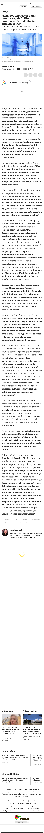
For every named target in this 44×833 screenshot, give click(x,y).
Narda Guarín (8, 66)
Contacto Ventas (21, 801)
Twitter (30, 75)
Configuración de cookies (11, 811)
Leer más (32, 537)
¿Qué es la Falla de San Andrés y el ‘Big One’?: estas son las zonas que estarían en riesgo (15, 757)
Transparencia (26, 811)
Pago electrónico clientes (16, 803)
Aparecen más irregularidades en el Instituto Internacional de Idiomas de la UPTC (32, 730)
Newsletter (33, 801)
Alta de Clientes (31, 803)
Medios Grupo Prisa (22, 822)
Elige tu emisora (36, 6)
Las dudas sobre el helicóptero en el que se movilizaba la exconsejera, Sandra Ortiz (10, 731)
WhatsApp (40, 75)
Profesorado (36, 520)
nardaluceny (18, 67)
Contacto (11, 801)
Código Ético (37, 811)
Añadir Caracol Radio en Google (18, 83)
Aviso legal (30, 806)
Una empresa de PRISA (22, 817)
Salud (25, 520)
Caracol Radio (10, 5)
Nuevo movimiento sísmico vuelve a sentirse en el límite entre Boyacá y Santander (15, 780)
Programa (23, 6)
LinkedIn (35, 75)
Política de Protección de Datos (15, 808)
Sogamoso (6, 69)
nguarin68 (15, 67)
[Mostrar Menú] (2, 5)
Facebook (26, 75)
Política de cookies (33, 808)
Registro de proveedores (17, 806)
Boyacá (7, 520)
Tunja (5, 11)
